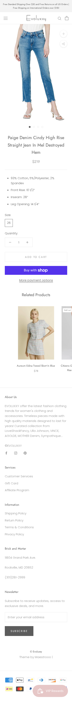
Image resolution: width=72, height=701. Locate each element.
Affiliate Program (17, 490)
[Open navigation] (6, 18)
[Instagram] (15, 453)
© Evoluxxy (36, 651)
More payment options (36, 280)
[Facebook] (6, 453)
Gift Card (11, 483)
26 (9, 223)
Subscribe (19, 631)
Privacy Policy (14, 534)
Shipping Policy (15, 513)
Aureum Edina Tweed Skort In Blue (36, 366)
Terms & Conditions (19, 527)
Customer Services (19, 476)
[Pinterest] (25, 453)
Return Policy (14, 520)
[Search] (59, 18)
